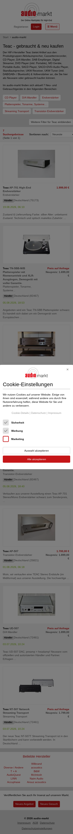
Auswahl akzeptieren (36, 450)
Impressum (54, 412)
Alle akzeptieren (36, 459)
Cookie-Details (20, 412)
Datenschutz (38, 412)
